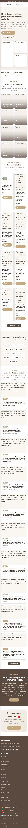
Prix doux (3, 777)
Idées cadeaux (4, 764)
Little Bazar (3, 769)
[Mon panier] (25, 4)
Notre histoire (14, 699)
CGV (2, 795)
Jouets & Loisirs (5, 766)
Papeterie (3, 774)
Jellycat (6, 353)
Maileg (5, 345)
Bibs (23, 357)
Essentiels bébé (5, 761)
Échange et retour (5, 792)
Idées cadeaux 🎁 (7, 37)
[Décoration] (20, 60)
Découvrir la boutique (8, 32)
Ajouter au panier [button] (6, 198)
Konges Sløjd (9, 349)
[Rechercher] (18, 4)
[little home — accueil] (9, 4)
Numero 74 (19, 349)
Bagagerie (3, 756)
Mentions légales (5, 797)
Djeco (13, 353)
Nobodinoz (21, 345)
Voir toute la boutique (14, 325)
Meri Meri (21, 353)
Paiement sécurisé (5, 800)
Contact (3, 787)
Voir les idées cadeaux (14, 728)
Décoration (3, 759)
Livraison (3, 789)
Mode (2, 772)
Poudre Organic (14, 361)
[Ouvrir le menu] (2, 5)
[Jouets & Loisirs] (20, 47)
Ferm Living (7, 357)
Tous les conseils (14, 663)
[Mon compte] (21, 4)
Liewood (13, 345)
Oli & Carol (15, 357)
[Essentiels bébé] (7, 54)
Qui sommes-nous (5, 784)
